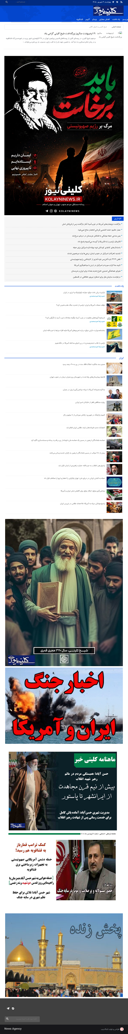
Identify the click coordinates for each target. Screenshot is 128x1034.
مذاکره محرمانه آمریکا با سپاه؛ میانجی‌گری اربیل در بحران (84, 389)
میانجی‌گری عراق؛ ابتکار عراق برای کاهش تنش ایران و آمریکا (83, 491)
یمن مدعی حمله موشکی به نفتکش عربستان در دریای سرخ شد (96, 236)
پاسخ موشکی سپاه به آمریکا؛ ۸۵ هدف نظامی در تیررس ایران (82, 503)
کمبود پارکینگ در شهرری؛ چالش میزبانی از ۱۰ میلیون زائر (84, 415)
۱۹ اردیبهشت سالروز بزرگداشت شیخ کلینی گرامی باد (70, 33)
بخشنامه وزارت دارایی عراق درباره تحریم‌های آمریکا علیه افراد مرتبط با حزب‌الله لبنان (74, 330)
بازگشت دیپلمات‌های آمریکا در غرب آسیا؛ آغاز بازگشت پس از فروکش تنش (91, 224)
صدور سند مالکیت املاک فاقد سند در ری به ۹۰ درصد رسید (84, 364)
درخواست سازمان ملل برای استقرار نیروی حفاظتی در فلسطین (96, 277)
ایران (121, 358)
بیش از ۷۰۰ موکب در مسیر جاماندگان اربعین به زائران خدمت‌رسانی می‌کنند (77, 453)
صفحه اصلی (116, 26)
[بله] (117, 2)
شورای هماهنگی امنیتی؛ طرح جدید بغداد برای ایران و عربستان (95, 271)
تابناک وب (104, 1029)
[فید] (121, 2)
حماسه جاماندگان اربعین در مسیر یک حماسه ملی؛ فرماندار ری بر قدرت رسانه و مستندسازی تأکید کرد (68, 440)
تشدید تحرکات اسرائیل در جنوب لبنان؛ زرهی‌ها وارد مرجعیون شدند (93, 253)
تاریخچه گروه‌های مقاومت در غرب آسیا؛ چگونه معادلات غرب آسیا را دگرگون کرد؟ (75, 317)
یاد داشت (116, 19)
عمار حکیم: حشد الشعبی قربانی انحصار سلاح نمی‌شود (99, 230)
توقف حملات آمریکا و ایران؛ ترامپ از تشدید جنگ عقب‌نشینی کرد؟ (80, 305)
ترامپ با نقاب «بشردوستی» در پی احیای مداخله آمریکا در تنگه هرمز (80, 343)
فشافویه (79, 19)
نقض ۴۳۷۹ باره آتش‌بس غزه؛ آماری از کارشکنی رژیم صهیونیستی (95, 259)
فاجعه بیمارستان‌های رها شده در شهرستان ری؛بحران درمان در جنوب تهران (77, 377)
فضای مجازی (104, 19)
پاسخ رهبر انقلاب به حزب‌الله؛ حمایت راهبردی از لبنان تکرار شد (81, 465)
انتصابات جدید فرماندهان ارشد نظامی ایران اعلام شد (85, 427)
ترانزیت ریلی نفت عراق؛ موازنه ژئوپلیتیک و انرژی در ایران (84, 292)
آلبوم (88, 19)
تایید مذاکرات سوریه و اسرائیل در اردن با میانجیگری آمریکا (97, 265)
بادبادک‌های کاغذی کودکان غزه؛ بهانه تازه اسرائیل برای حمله (96, 247)
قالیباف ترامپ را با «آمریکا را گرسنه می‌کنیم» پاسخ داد (99, 241)
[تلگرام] (113, 2)
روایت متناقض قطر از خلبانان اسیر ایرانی (90, 402)
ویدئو (94, 19)
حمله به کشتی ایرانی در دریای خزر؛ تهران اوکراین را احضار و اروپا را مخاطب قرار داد (74, 478)
